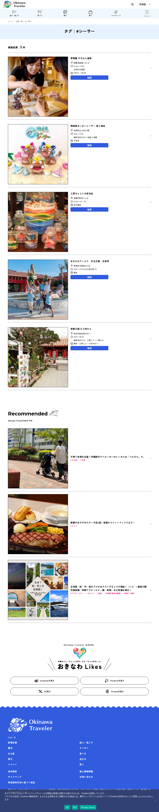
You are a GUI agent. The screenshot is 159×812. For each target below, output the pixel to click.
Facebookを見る (117, 680)
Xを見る (47, 691)
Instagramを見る (47, 680)
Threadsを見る (117, 691)
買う (90, 15)
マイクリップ (116, 15)
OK (67, 807)
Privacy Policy (88, 807)
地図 (89, 77)
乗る (65, 15)
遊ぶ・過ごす (14, 15)
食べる (39, 15)
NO (75, 807)
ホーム (10, 21)
